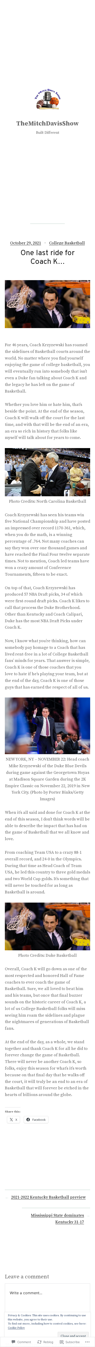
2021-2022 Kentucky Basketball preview (48, 1197)
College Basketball (67, 243)
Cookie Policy (16, 1328)
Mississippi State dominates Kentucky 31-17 (57, 1219)
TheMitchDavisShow (47, 124)
